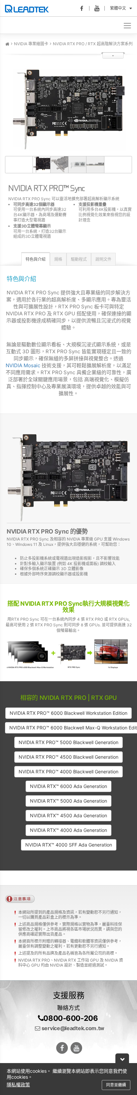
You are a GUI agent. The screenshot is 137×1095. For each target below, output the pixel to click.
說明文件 (103, 259)
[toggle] (127, 25)
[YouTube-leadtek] (99, 8)
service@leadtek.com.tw (72, 1028)
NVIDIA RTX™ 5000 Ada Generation (68, 801)
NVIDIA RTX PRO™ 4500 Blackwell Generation (68, 757)
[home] (7, 44)
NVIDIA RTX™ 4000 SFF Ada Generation (68, 845)
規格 (58, 259)
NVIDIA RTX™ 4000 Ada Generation (68, 830)
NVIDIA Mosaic (23, 365)
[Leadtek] (28, 8)
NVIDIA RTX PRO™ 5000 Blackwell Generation (68, 742)
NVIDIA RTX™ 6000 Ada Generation (68, 786)
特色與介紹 (36, 259)
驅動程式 (79, 259)
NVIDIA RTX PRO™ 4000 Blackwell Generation (68, 771)
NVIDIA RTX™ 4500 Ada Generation (68, 815)
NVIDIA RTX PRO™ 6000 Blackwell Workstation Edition (68, 713)
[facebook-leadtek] (83, 8)
